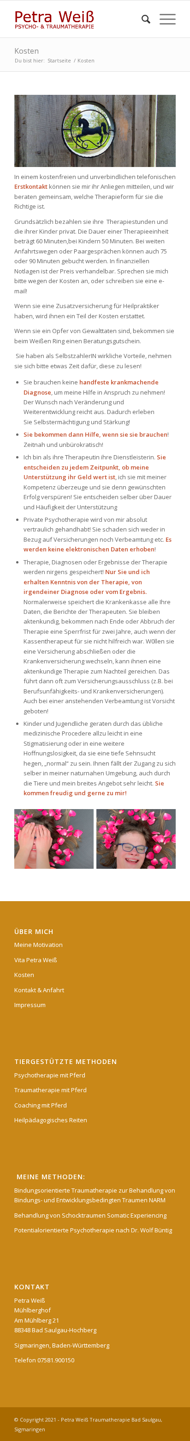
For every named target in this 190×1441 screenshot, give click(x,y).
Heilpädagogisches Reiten (50, 1120)
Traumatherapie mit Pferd (50, 1090)
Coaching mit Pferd (40, 1105)
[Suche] (141, 18)
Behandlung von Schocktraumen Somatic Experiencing (90, 1215)
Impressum (30, 1005)
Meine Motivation (38, 944)
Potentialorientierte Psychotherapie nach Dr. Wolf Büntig (93, 1230)
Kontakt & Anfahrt (39, 990)
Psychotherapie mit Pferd (49, 1075)
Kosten (26, 51)
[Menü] (163, 18)
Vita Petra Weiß (35, 960)
